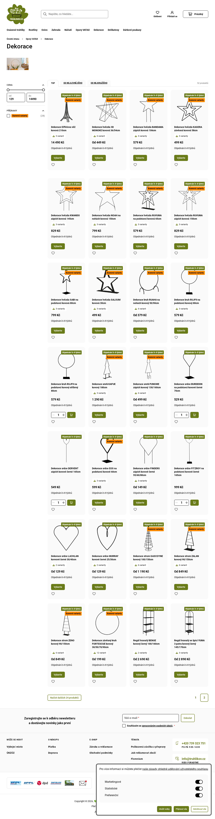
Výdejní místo (15, 746)
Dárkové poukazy (132, 30)
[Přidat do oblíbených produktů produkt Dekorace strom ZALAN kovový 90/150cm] (176, 594)
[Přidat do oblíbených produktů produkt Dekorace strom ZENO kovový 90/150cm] (53, 681)
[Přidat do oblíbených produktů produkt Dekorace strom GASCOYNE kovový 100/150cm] (135, 594)
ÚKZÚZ (11, 752)
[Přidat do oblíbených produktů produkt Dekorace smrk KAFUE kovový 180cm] (94, 422)
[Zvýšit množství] (63, 415)
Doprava (53, 752)
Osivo (44, 30)
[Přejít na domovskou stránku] (17, 14)
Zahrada (56, 30)
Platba (52, 746)
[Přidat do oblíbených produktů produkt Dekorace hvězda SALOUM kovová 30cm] (94, 337)
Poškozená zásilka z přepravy (148, 746)
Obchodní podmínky (101, 752)
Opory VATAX (83, 30)
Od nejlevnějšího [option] (72, 83)
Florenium (137, 759)
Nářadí (68, 30)
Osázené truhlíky (16, 30)
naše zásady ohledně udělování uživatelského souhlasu (175, 769)
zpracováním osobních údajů (157, 725)
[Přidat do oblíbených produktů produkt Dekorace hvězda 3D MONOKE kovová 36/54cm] (94, 165)
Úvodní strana (13, 39)
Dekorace (99, 30)
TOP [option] (53, 83)
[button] (172, 14)
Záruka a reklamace (101, 746)
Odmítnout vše (199, 809)
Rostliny (33, 30)
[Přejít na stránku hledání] (45, 14)
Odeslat (188, 718)
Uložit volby (164, 809)
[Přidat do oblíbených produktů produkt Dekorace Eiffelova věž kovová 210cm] (53, 165)
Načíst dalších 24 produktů (64, 697)
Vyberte (58, 158)
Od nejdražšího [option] (99, 83)
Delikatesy (113, 30)
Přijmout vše (181, 809)
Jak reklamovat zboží (143, 752)
